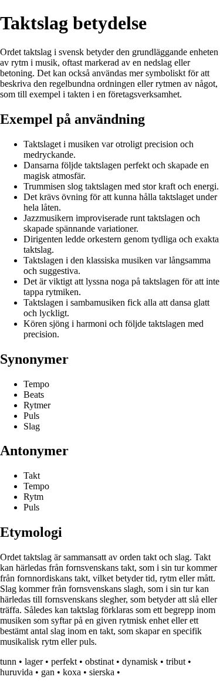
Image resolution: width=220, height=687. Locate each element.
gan (48, 672)
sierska (101, 672)
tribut (175, 661)
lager (34, 661)
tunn (8, 661)
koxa (72, 672)
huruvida (16, 672)
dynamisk (140, 661)
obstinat (99, 661)
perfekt (64, 661)
